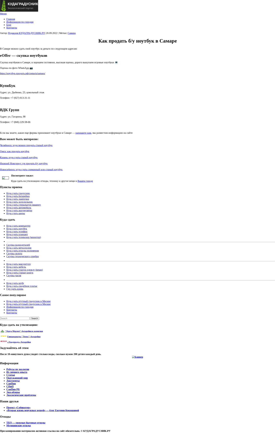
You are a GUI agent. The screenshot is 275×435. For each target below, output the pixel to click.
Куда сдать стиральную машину (23, 204)
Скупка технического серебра (22, 256)
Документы (13, 380)
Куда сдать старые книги (19, 272)
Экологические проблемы (21, 395)
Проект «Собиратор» (18, 407)
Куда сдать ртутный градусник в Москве (28, 301)
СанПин (11, 383)
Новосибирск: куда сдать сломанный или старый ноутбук (31, 169)
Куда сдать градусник (18, 193)
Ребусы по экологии (17, 369)
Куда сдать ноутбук (16, 228)
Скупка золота (14, 253)
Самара (72, 33)
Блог (8, 24)
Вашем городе (85, 181)
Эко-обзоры (13, 392)
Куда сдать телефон (16, 231)
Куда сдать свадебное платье (21, 286)
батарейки (31, 336)
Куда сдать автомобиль (18, 207)
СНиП (10, 386)
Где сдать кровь (14, 289)
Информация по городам (19, 22)
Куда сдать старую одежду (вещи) (24, 269)
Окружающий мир (17, 378)
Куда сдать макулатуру (18, 264)
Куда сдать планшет (17, 234)
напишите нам (83, 133)
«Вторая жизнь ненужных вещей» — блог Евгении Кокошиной (42, 410)
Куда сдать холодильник (19, 202)
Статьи (10, 375)
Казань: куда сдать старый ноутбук (19, 157)
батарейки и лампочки (24, 331)
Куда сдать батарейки (18, 196)
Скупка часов (13, 275)
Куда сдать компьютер (18, 225)
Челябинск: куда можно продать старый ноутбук (26, 145)
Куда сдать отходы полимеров (22, 250)
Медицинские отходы (18, 425)
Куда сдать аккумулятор (19, 210)
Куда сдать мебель (16, 267)
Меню (3, 13)
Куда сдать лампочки (17, 199)
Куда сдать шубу (15, 283)
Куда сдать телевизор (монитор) (23, 237)
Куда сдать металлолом (18, 247)
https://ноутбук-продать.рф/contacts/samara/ (22, 73)
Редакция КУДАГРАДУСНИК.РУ (26, 33)
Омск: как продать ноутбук (14, 151)
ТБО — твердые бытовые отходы (25, 422)
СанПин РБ (13, 389)
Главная (10, 19)
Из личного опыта (16, 372)
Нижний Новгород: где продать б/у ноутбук (24, 163)
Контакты (11, 27)
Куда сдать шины (15, 213)
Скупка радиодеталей (18, 245)
